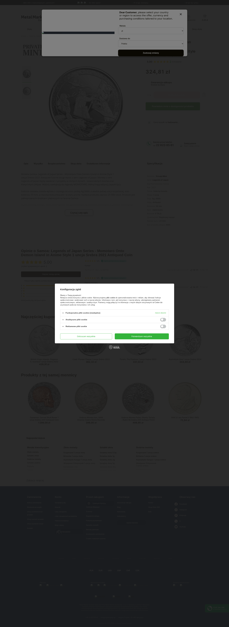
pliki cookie (111, 298)
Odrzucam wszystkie (86, 336)
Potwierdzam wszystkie (141, 336)
